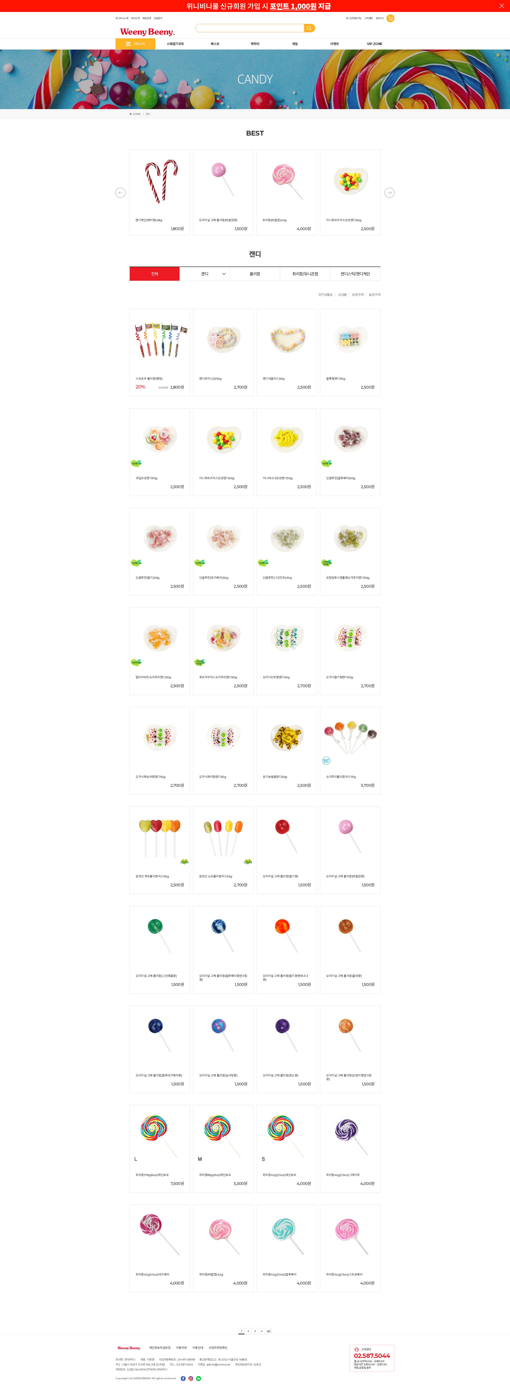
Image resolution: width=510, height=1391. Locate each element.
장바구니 (380, 18)
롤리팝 (255, 274)
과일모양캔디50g (147, 478)
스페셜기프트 (175, 44)
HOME (136, 113)
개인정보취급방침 (160, 1348)
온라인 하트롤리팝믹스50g (152, 876)
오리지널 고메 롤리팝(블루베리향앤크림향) (223, 977)
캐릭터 (255, 44)
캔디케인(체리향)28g (148, 220)
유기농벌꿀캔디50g (275, 777)
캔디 (148, 113)
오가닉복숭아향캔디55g (150, 777)
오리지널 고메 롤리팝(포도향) (280, 1075)
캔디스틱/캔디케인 (355, 274)
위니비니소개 (122, 18)
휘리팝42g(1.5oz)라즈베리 (152, 1274)
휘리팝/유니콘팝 (305, 274)
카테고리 (139, 44)
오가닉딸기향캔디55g (339, 677)
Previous (121, 193)
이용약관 (181, 1348)
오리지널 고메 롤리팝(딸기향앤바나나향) (285, 977)
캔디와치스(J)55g (210, 378)
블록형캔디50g (335, 378)
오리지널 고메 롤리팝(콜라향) (344, 976)
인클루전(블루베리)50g (340, 478)
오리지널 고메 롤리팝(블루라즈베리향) (159, 1075)
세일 (295, 44)
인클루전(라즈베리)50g (214, 578)
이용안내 (197, 1348)
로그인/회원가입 (353, 18)
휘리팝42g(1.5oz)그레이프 (343, 1175)
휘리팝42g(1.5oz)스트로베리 (344, 1274)
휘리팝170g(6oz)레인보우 (152, 1175)
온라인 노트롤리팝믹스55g (215, 876)
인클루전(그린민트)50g (277, 578)
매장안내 (146, 18)
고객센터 (368, 18)
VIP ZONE (374, 44)
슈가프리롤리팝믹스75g (341, 777)
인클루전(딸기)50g (148, 578)
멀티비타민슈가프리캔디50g (153, 677)
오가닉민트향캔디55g (276, 677)
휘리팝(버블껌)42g (275, 220)
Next (389, 193)
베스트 (215, 44)
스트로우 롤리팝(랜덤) (149, 378)
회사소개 (135, 18)
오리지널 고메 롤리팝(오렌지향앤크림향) (349, 1077)
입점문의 (158, 18)
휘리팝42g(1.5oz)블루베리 (279, 1274)
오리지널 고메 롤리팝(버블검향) (218, 220)
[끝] (269, 1331)
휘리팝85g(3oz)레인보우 (215, 1175)
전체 (154, 274)
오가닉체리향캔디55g (212, 777)
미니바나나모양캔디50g (278, 478)
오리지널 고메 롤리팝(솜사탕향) (218, 1075)
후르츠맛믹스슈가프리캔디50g (218, 677)
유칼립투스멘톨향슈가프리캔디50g (348, 578)
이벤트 (334, 44)
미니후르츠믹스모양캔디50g (343, 220)
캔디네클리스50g (274, 378)
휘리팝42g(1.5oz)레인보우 (279, 1175)
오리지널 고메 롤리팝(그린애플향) (156, 976)
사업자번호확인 (218, 1348)
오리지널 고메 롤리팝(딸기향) (280, 876)
